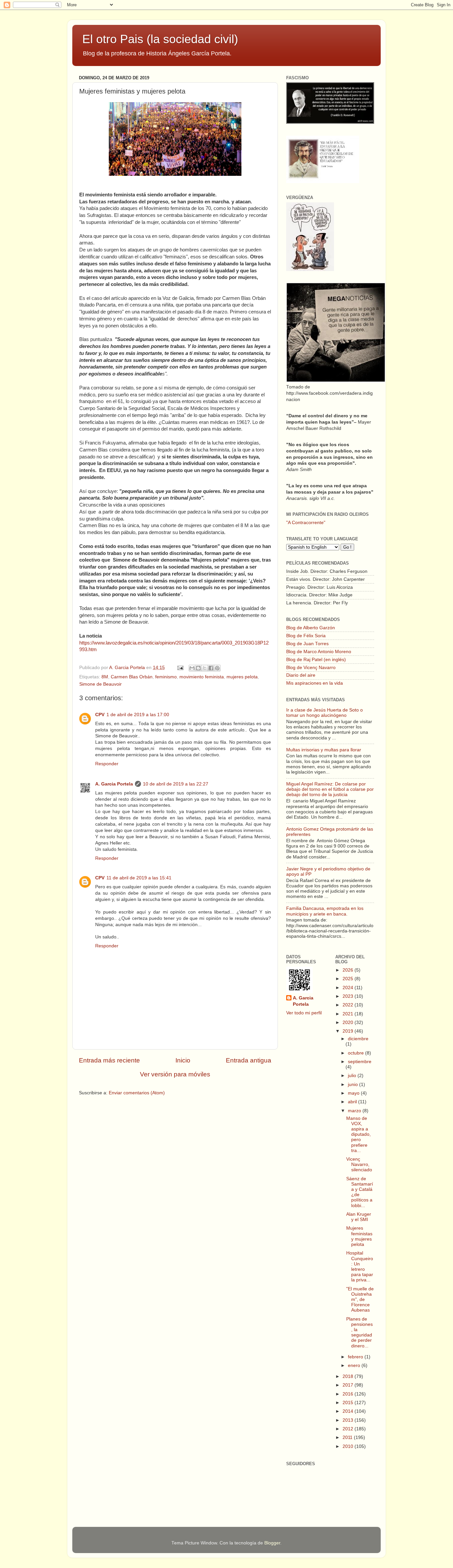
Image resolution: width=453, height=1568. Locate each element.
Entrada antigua (248, 1060)
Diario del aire (300, 675)
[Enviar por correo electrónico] (192, 668)
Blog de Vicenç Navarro (311, 667)
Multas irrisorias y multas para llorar (323, 749)
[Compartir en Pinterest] (217, 668)
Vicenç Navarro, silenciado (359, 1164)
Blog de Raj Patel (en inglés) (316, 659)
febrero (356, 1356)
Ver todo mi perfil (304, 1012)
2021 (349, 1013)
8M (104, 676)
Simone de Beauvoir (100, 684)
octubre (356, 1053)
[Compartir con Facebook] (211, 668)
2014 (349, 1411)
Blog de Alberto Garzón (310, 627)
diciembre (358, 1038)
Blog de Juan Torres (307, 643)
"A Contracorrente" (305, 522)
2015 (349, 1402)
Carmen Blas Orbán (132, 676)
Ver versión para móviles (175, 1074)
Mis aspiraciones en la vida (314, 683)
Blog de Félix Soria (306, 635)
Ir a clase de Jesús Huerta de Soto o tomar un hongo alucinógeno (324, 713)
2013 (349, 1420)
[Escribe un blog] (198, 668)
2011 (348, 1437)
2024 (349, 987)
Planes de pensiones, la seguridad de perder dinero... (359, 1332)
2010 (349, 1446)
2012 (349, 1428)
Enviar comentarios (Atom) (137, 1092)
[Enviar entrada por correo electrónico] (180, 667)
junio (353, 1084)
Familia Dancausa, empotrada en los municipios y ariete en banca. (324, 911)
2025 (349, 978)
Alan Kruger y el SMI (358, 1217)
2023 (349, 996)
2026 (349, 970)
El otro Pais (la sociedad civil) (160, 39)
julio (352, 1075)
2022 (349, 1004)
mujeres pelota (242, 676)
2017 (349, 1385)
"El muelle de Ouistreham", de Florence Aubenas (360, 1299)
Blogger (272, 1542)
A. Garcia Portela (127, 667)
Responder (106, 763)
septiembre (359, 1061)
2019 (349, 1031)
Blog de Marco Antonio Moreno (318, 651)
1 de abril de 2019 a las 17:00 (137, 714)
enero (354, 1365)
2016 (349, 1394)
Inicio (182, 1060)
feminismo (166, 676)
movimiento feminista (201, 676)
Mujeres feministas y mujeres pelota (359, 1236)
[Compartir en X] (204, 668)
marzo (355, 1110)
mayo (354, 1093)
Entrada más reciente (109, 1060)
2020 (349, 1022)
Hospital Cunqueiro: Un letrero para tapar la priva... (359, 1266)
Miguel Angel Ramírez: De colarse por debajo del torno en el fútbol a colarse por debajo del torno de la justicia (330, 789)
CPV (99, 714)
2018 (349, 1376)
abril (353, 1101)
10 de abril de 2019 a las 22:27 (175, 784)
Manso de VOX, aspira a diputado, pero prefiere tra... (358, 1134)
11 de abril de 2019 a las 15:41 (138, 877)
